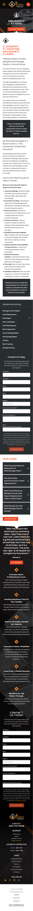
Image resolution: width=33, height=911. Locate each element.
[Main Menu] (4, 4)
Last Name (6, 379)
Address (5, 400)
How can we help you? (9, 415)
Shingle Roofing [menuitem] (9, 348)
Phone (4, 386)
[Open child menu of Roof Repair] (29, 318)
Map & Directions (16, 840)
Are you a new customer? (10, 408)
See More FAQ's (10, 519)
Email (4, 393)
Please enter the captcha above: (12, 427)
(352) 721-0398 (14, 131)
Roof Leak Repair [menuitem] (9, 322)
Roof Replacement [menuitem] (9, 314)
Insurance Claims (16, 861)
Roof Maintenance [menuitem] (9, 326)
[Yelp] (18, 880)
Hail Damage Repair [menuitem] (10, 337)
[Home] (16, 4)
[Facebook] (10, 880)
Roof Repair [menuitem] (7, 318)
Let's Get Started (16, 29)
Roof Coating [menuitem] (8, 344)
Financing (16, 864)
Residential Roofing (16, 859)
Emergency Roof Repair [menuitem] (11, 311)
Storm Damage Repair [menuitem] (11, 333)
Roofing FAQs (16, 867)
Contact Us (16, 872)
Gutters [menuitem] (5, 340)
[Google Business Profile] (5, 880)
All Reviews (16, 562)
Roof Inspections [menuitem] (9, 329)
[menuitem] (16, 895)
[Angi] (27, 880)
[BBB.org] (23, 880)
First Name (6, 371)
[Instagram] (14, 880)
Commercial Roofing (16, 869)
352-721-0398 (16, 826)
